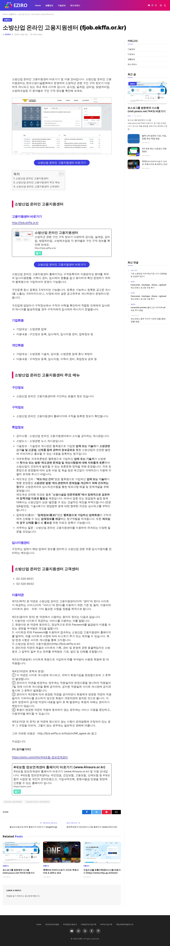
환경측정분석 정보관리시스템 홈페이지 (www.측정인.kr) (92, 827)
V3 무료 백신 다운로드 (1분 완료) (154, 150)
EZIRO (8, 34)
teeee (133, 293)
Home (38, 5)
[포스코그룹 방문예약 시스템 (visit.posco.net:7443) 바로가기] (21, 852)
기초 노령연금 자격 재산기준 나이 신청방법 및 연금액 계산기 (149, 274)
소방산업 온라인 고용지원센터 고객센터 (37, 186)
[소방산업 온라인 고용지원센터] (61, 243)
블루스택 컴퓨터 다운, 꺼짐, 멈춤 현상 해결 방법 (154, 137)
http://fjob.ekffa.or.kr (25, 222)
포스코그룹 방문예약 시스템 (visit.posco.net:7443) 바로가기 (19, 871)
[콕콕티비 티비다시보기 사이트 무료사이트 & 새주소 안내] (61, 852)
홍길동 (133, 304)
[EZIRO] (16, 5)
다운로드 (131, 54)
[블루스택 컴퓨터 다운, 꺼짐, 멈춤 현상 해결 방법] (134, 138)
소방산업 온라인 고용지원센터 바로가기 (62, 162)
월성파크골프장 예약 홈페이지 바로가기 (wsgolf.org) (33, 827)
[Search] (160, 5)
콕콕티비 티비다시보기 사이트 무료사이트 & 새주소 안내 (61, 871)
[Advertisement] (62, 58)
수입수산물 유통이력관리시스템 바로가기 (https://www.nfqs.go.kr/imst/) (102, 871)
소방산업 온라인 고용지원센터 (32, 178)
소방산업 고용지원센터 (13, 802)
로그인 (27, 896)
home (5, 14)
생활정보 (49, 5)
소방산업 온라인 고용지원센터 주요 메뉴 (38, 182)
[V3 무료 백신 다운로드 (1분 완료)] (134, 151)
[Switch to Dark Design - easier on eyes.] (164, 5)
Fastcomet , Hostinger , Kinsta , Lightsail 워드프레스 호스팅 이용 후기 (148, 286)
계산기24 (134, 270)
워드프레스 (75, 5)
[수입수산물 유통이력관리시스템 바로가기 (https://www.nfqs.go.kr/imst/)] (102, 852)
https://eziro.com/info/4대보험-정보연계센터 (40, 757)
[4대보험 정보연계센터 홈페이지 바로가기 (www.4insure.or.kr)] (61, 779)
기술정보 (62, 5)
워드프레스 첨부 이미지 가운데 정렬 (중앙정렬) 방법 (148, 320)
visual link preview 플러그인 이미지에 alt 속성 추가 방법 (148, 308)
